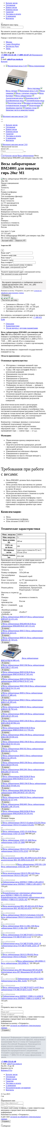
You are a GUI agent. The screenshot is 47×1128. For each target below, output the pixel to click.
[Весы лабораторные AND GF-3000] (16, 840)
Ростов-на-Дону (12, 46)
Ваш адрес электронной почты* (14, 267)
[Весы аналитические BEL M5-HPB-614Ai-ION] (21, 858)
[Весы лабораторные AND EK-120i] (31, 864)
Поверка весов (12, 10)
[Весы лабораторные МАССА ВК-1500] (18, 926)
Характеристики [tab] (12, 326)
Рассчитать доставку (9, 300)
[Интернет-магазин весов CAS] (14, 116)
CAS (3, 156)
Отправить (6, 295)
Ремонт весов (11, 7)
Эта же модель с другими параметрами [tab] (22, 328)
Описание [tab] (10, 324)
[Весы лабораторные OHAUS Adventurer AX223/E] (22, 915)
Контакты (10, 18)
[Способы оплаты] (7, 298)
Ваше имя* (5, 253)
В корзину (5, 621)
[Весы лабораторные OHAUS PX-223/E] (18, 849)
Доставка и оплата (13, 14)
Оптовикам (10, 5)
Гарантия (9, 12)
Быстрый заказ (7, 240)
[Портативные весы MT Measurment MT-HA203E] (22, 970)
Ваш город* (6, 258)
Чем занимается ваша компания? (14, 274)
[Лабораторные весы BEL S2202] (29, 979)
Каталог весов (11, 3)
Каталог (4, 61)
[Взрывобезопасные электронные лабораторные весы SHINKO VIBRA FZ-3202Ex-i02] (23, 895)
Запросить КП (20, 240)
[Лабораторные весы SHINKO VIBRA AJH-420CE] (22, 882)
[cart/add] (2, 827)
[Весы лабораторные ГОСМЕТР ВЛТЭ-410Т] (20, 987)
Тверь (8, 48)
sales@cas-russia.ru (15, 59)
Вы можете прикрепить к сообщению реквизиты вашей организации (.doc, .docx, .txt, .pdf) (22, 283)
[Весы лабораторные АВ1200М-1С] (31, 961)
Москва (9, 42)
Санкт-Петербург (13, 44)
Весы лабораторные (25, 156)
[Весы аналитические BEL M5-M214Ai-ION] (20, 906)
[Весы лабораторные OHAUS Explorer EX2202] (21, 823)
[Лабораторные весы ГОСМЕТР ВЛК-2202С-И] (21, 943)
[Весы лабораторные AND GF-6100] (16, 831)
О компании (11, 16)
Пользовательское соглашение (18, 1088)
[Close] (2, 1005)
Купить (13, 238)
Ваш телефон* (7, 262)
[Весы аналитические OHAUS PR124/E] (18, 873)
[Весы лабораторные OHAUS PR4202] (17, 954)
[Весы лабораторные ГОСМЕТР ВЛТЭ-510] (19, 935)
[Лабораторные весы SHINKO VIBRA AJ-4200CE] (22, 996)
